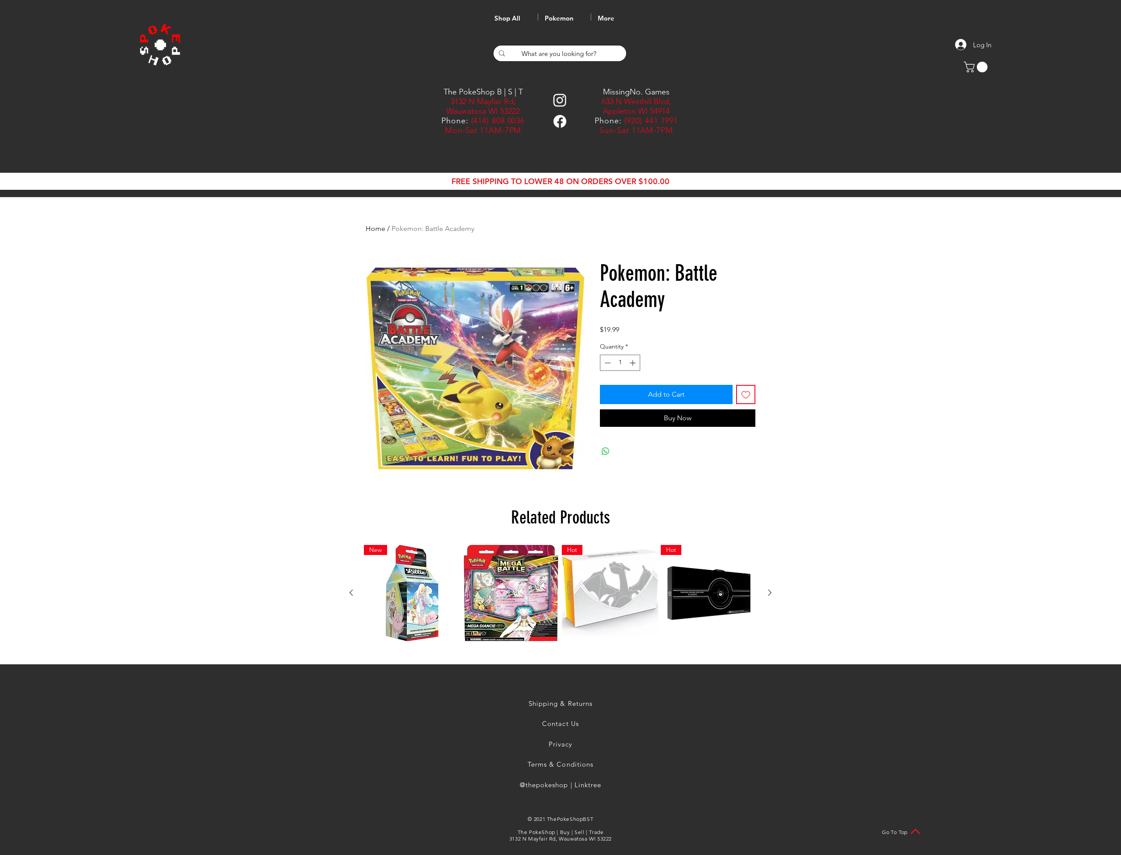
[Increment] (633, 362)
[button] (977, 67)
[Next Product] (770, 592)
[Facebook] (559, 121)
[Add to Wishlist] (745, 394)
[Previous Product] (351, 592)
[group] (560, 593)
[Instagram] (559, 99)
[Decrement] (606, 362)
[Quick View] (511, 593)
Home (375, 228)
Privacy (560, 744)
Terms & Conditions (560, 764)
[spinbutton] (620, 362)
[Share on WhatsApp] (605, 451)
